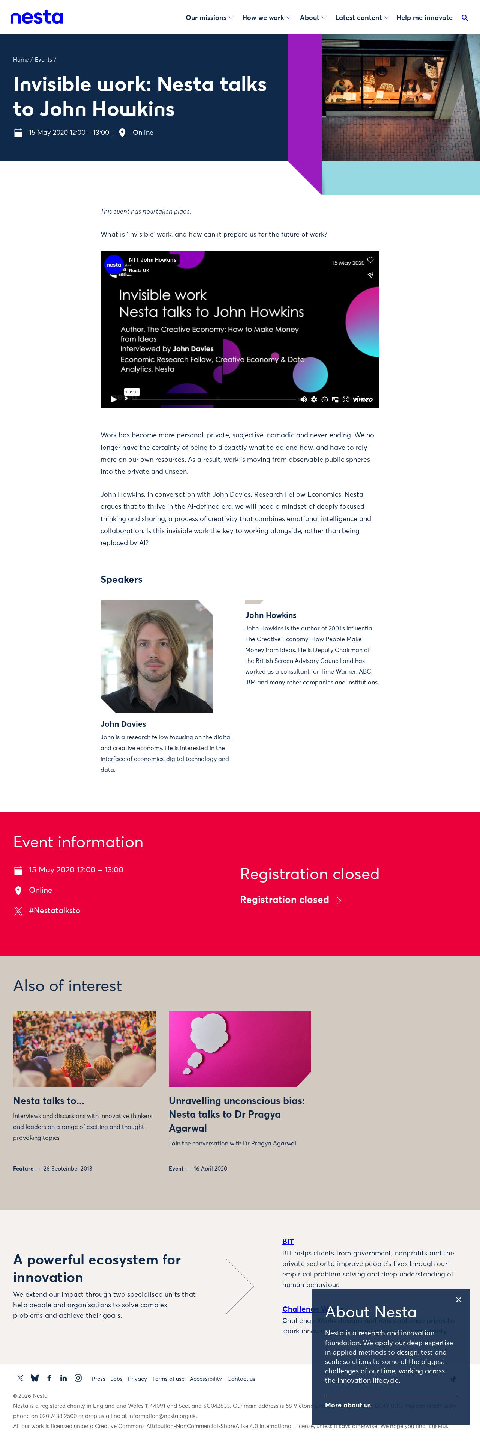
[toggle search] (465, 20)
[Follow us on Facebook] (49, 1378)
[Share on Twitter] (69, 226)
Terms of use (168, 1379)
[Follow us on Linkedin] (64, 1378)
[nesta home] (36, 17)
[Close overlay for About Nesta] (462, 1298)
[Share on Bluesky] (69, 273)
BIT (288, 1241)
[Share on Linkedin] (69, 257)
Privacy (137, 1379)
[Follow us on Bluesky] (35, 1378)
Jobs (117, 1379)
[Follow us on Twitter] (20, 1378)
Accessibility (206, 1379)
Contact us (241, 1379)
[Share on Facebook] (69, 242)
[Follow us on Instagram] (78, 1378)
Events (43, 60)
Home (20, 60)
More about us (348, 1405)
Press (98, 1379)
